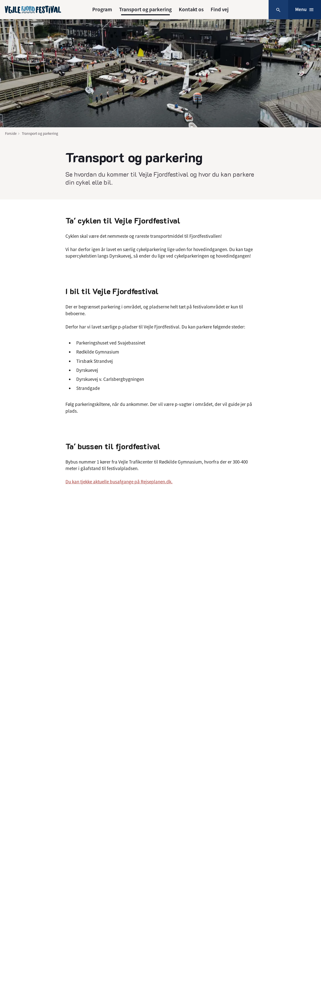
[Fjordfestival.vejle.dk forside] (33, 9)
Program (102, 9)
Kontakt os (191, 9)
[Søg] (278, 9)
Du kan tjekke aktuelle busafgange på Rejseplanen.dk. (119, 482)
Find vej (220, 9)
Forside (11, 133)
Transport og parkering (145, 9)
